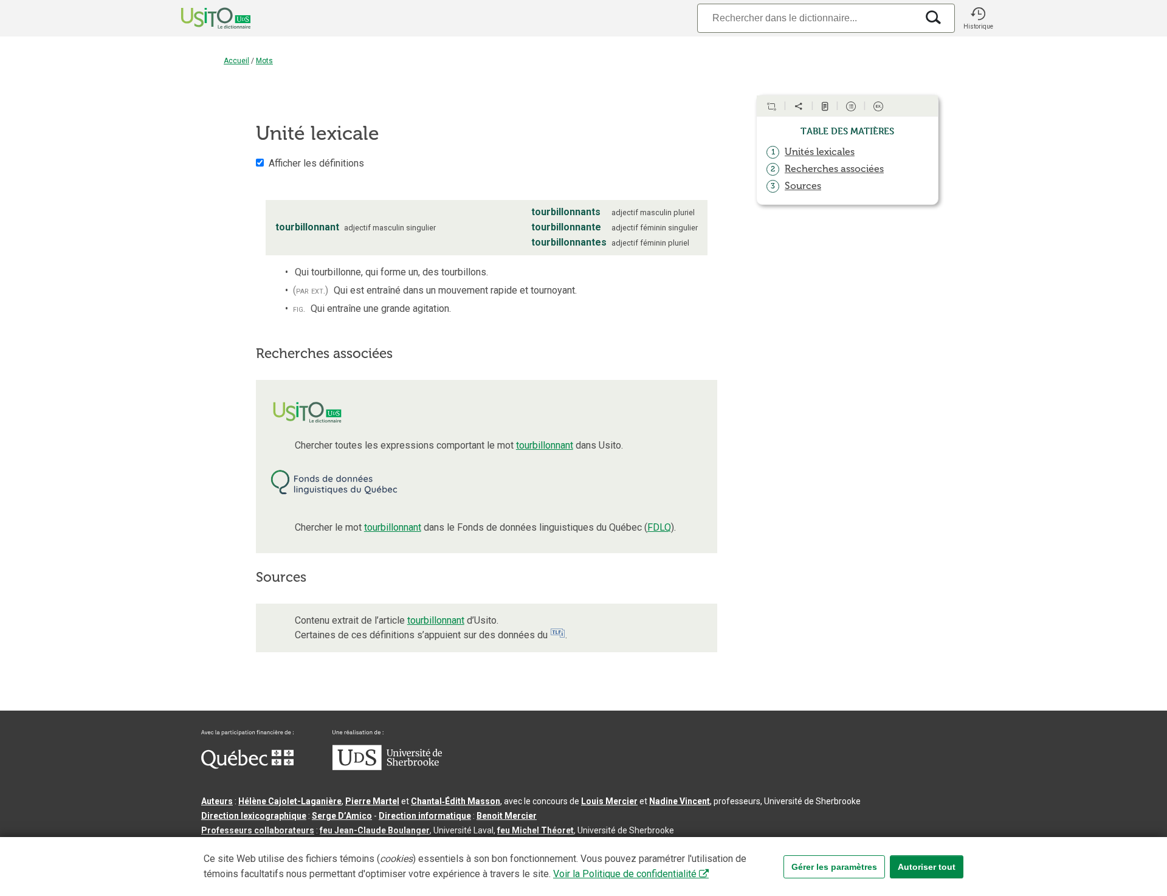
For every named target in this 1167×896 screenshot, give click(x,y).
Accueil (236, 61)
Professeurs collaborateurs (257, 830)
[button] (978, 18)
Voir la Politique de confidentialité (625, 874)
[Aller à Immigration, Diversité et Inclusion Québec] (247, 766)
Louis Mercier (609, 801)
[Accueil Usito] (202, 18)
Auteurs (217, 801)
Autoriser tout (926, 867)
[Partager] (799, 106)
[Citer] (771, 106)
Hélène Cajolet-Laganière (290, 801)
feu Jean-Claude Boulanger (375, 830)
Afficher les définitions (316, 163)
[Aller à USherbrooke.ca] (387, 767)
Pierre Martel (372, 801)
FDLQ (659, 527)
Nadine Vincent (679, 801)
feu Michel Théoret (535, 830)
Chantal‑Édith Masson (455, 801)
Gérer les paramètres (834, 867)
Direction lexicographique (253, 816)
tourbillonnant (544, 445)
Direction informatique (425, 816)
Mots (264, 61)
